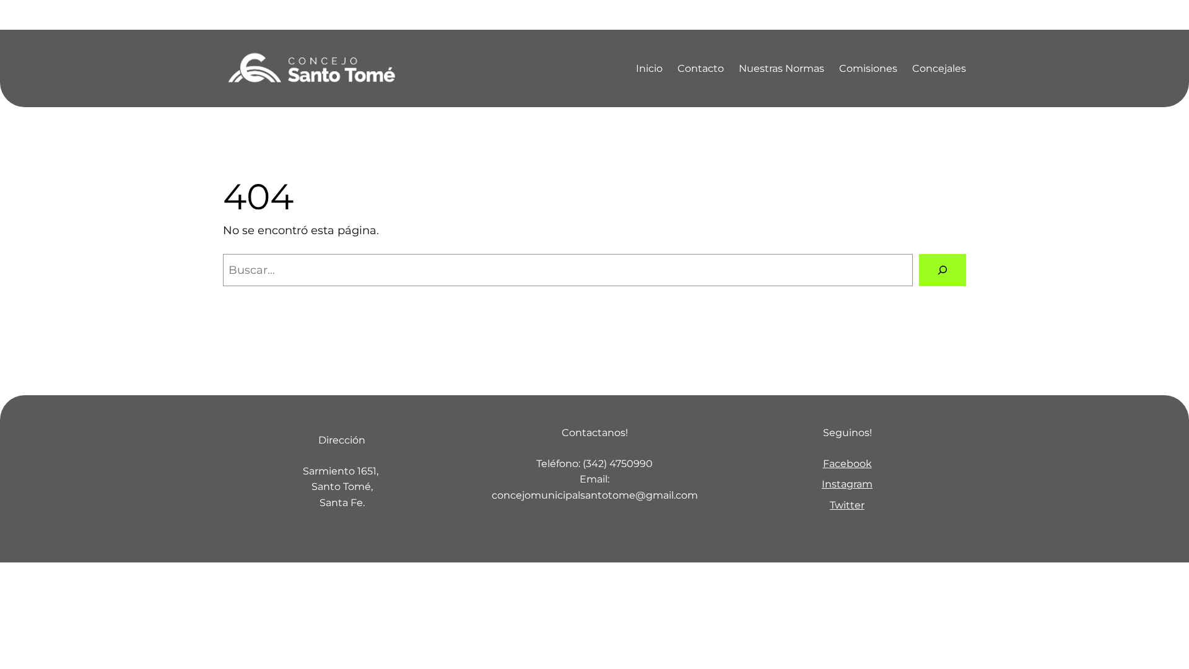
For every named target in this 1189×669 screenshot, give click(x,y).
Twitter (847, 505)
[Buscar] (942, 270)
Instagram (847, 484)
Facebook (847, 464)
